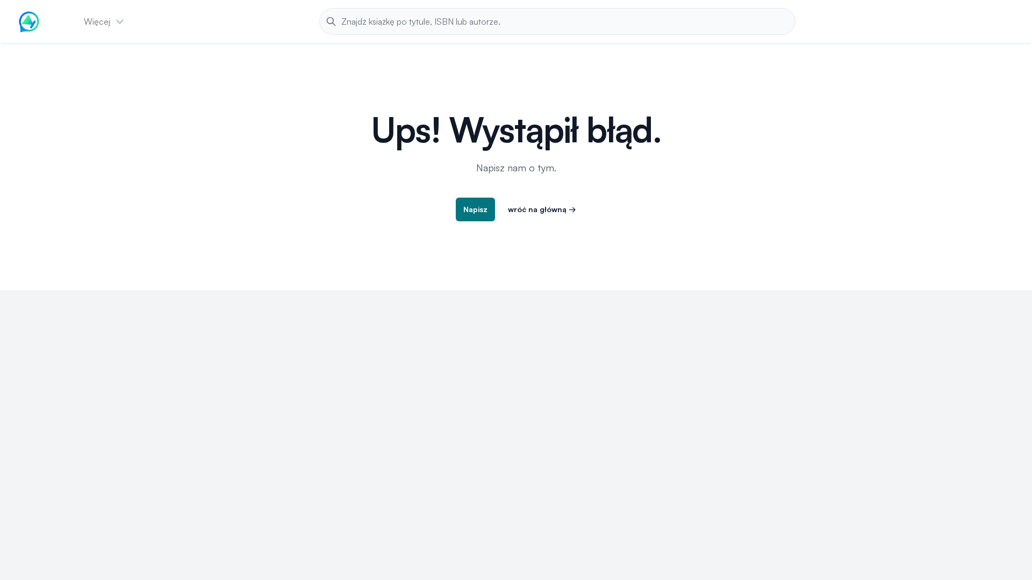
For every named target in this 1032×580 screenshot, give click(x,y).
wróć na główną (542, 209)
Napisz (475, 209)
